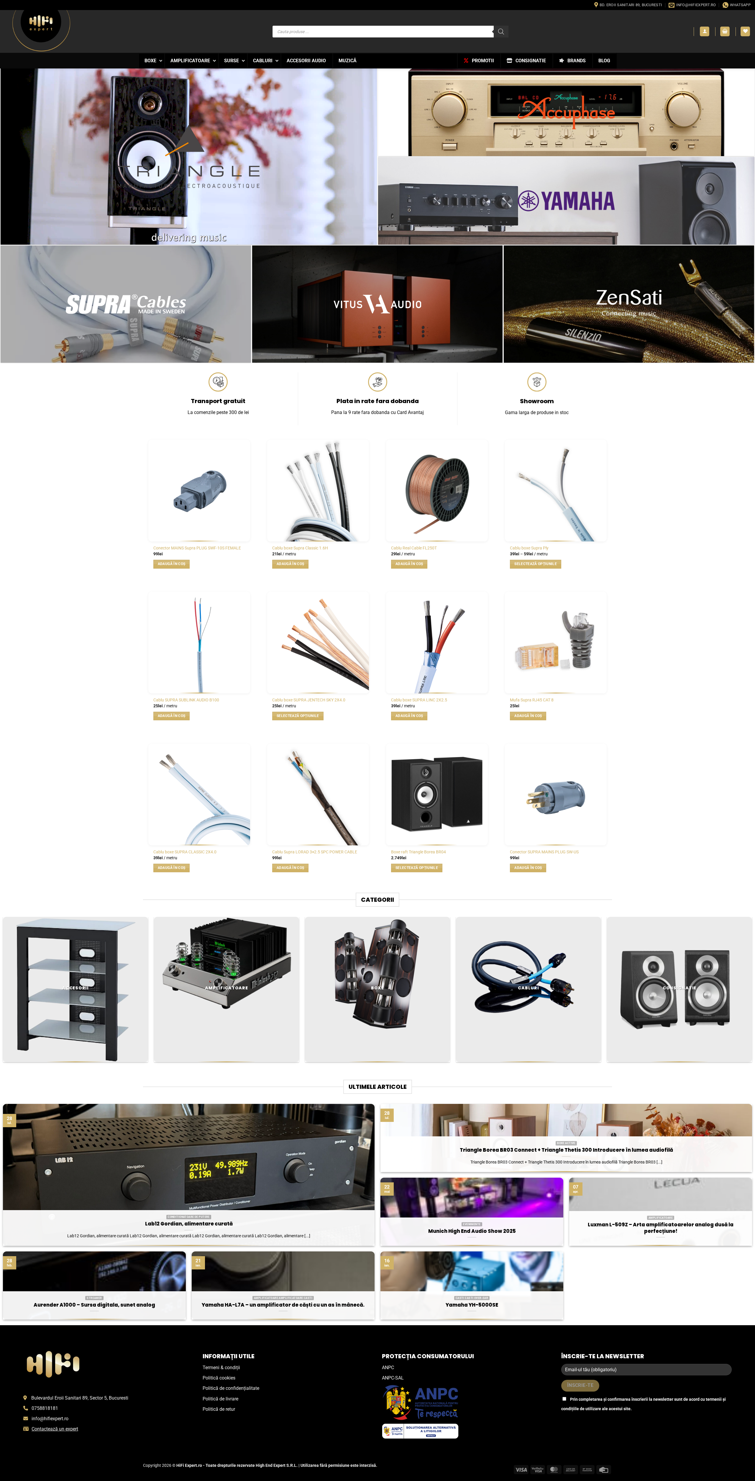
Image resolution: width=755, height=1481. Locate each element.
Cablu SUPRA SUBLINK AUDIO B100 (186, 700)
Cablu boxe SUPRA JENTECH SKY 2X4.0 (308, 700)
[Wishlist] (745, 31)
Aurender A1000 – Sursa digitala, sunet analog (94, 1305)
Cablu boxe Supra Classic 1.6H (300, 548)
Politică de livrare (220, 1399)
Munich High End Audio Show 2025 (472, 1231)
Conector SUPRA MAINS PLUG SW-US (544, 852)
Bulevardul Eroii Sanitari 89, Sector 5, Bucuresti (79, 1398)
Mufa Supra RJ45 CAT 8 (532, 700)
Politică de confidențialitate (231, 1388)
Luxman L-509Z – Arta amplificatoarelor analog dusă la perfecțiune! (660, 1228)
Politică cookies (219, 1378)
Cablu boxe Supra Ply (529, 548)
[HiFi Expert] (41, 30)
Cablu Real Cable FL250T (414, 548)
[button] (704, 31)
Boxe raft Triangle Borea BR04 (418, 852)
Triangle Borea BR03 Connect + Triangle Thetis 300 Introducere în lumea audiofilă (566, 1150)
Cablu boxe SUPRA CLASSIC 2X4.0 (184, 852)
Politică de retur (219, 1409)
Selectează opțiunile (535, 564)
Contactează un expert (55, 1429)
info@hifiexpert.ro (50, 1418)
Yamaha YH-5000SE (472, 1305)
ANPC (388, 1367)
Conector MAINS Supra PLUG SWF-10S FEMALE (197, 548)
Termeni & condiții (221, 1367)
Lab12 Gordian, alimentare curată (189, 1224)
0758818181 (45, 1408)
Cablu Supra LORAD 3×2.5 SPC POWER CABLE (314, 852)
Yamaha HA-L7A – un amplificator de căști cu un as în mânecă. (283, 1305)
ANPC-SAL (393, 1378)
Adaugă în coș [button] (172, 564)
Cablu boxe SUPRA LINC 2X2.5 (419, 700)
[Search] (501, 31)
